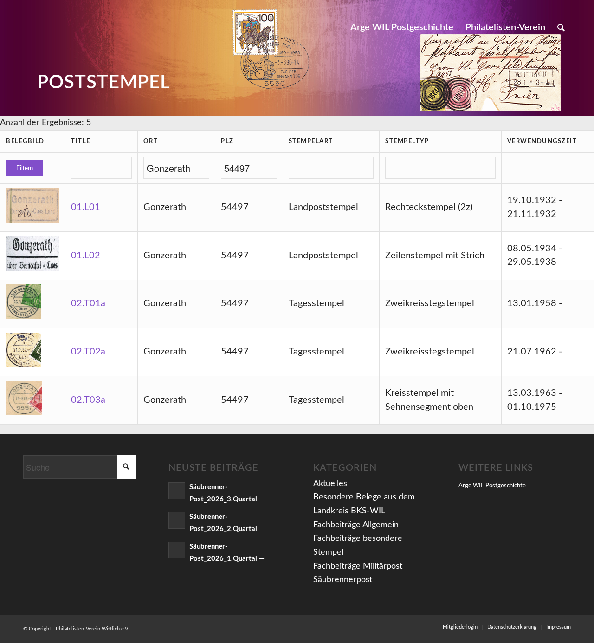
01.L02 (85, 255)
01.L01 (85, 207)
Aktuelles (330, 483)
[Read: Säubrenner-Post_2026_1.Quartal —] (176, 550)
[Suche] (561, 27)
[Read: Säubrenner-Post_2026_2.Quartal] (176, 520)
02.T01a (88, 303)
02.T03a (88, 400)
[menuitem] (401, 27)
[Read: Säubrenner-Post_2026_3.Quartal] (176, 490)
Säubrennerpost (342, 580)
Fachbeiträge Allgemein (356, 525)
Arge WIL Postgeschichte (492, 486)
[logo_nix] (30, 27)
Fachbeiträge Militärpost (357, 566)
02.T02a (88, 351)
